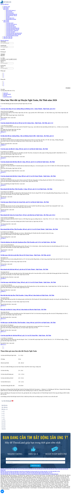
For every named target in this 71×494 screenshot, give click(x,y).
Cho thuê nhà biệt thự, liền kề (12, 29)
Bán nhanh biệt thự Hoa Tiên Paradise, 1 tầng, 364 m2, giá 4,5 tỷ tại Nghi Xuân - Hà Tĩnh (26, 189)
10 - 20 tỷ (3, 420)
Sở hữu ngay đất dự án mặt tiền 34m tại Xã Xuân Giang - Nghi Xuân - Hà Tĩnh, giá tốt (26, 255)
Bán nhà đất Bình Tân (27, 471)
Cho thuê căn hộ (9, 23)
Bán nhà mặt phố (10, 12)
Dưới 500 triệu (4, 405)
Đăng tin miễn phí (4, 4)
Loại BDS (3, 49)
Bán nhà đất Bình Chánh (16, 471)
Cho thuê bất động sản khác (12, 35)
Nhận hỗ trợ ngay (35, 465)
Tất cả (2, 61)
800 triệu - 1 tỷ (5, 409)
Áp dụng (2, 54)
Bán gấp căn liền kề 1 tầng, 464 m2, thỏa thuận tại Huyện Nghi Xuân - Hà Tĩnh (23, 309)
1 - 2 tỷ (3, 411)
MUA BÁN (6, 7)
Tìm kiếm (68, 88)
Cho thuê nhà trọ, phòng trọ (12, 30)
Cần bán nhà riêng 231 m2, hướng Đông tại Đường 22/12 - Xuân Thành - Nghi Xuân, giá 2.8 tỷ (28, 108)
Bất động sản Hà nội (5, 468)
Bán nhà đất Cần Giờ (36, 471)
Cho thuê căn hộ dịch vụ (11, 24)
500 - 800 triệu (4, 407)
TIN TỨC (5, 36)
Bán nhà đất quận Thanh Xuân (53, 468)
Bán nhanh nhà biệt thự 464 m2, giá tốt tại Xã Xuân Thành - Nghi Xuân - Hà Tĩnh (24, 269)
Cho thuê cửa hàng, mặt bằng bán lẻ (14, 33)
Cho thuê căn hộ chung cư (25, 473)
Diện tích (3, 55)
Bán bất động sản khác (11, 19)
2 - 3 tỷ (3, 413)
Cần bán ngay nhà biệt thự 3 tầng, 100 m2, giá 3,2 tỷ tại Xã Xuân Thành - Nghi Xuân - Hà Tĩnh (28, 282)
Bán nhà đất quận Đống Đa (28, 468)
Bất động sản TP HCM (6, 471)
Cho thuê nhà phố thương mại (12, 28)
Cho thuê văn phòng (10, 31)
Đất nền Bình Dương (39, 472)
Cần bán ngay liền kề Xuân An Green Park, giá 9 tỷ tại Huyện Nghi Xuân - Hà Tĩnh (25, 202)
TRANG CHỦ (6, 6)
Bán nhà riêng (9, 11)
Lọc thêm (3, 58)
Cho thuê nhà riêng (10, 25)
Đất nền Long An (48, 472)
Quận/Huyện (3, 45)
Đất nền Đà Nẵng (31, 472)
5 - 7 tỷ (3, 417)
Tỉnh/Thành (3, 41)
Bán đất (7, 16)
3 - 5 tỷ (3, 415)
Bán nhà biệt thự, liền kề (11, 15)
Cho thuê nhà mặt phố (11, 26)
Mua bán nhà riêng (15, 472)
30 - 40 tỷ (3, 424)
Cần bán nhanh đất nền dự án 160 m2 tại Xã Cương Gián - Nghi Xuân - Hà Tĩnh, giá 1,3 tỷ (27, 123)
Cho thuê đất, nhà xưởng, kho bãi (13, 34)
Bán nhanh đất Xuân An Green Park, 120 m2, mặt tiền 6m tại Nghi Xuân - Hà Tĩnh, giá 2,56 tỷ (28, 215)
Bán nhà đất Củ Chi (46, 471)
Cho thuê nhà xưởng (36, 473)
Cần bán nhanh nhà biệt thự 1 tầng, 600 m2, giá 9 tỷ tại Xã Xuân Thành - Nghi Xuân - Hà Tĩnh (28, 176)
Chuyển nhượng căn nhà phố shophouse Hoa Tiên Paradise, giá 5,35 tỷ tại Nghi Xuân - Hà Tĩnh (28, 242)
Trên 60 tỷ (4, 428)
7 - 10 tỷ (3, 419)
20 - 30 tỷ (3, 422)
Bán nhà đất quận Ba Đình (40, 468)
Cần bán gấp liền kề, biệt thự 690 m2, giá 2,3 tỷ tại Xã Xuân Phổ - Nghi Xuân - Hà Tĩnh (26, 335)
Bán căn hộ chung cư (10, 10)
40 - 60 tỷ (3, 426)
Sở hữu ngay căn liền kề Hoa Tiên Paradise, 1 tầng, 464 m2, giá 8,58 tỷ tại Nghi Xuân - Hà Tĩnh (28, 322)
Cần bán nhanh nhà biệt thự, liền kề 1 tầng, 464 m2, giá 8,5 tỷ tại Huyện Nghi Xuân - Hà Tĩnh (28, 162)
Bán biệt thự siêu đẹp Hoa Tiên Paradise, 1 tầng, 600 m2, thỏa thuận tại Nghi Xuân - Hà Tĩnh (27, 295)
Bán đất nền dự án (10, 18)
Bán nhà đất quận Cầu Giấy (16, 468)
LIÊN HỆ (5, 38)
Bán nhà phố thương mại (11, 14)
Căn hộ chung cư (23, 472)
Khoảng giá (3, 51)
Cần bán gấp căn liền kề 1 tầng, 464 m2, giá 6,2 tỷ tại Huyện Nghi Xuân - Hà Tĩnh (24, 149)
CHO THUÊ (6, 20)
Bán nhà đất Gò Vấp (55, 471)
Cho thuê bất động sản (5, 473)
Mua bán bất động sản (5, 472)
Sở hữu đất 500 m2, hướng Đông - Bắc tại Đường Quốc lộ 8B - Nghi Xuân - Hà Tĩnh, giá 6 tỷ (27, 136)
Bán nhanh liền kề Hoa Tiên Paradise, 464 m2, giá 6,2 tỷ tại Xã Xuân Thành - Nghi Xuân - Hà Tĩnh (29, 229)
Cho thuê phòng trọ (54, 473)
